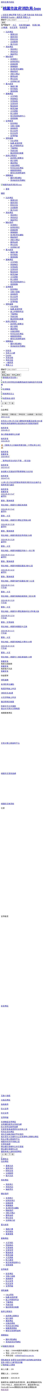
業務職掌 (14, 67)
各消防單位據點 (16, 69)
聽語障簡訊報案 (16, 153)
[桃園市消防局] (7, 1346)
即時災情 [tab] (22, 414)
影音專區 (14, 123)
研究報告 (14, 89)
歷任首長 (14, 79)
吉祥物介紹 (15, 81)
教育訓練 (14, 109)
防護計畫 (36, 25)
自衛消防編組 (24, 25)
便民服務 (9, 138)
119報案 (4, 28)
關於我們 (9, 57)
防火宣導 (14, 131)
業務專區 (9, 94)
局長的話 (14, 52)
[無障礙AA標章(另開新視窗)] (8, 1365)
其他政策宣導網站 (17, 180)
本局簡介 (14, 59)
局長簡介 (14, 49)
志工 (14, 25)
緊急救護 (14, 106)
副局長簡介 (15, 62)
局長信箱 (38, 15)
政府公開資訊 (11, 156)
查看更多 (4, 454)
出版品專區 (15, 165)
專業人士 (27, 17)
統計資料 (14, 161)
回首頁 (5, 15)
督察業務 (14, 118)
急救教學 (14, 128)
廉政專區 (14, 163)
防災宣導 (13, 28)
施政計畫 (14, 86)
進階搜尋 (4, 17)
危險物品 (14, 99)
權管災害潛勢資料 (17, 173)
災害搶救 (14, 101)
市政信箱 (30, 15)
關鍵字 (4, 20)
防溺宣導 (23, 28)
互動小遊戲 (15, 126)
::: (1, 15)
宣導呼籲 (14, 136)
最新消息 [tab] (5, 414)
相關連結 (9, 175)
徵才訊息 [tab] (39, 414)
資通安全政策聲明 (18, 1360)
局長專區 (9, 47)
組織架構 (14, 64)
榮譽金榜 (14, 76)
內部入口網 (10, 1362)
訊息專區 (9, 32)
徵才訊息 (14, 44)
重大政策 (9, 84)
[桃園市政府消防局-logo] (21, 8)
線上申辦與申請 (16, 146)
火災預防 (14, 96)
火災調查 (14, 111)
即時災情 (14, 39)
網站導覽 (12, 15)
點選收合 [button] (4, 1159)
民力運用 (14, 114)
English (12, 17)
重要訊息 (14, 34)
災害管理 (14, 104)
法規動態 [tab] (30, 414)
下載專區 (14, 148)
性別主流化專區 (16, 168)
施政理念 (14, 54)
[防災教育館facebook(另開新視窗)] (18, 878)
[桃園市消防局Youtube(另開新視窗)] (18, 912)
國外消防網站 (16, 178)
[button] (4, 1390)
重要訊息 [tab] (13, 414)
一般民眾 (19, 17)
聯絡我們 (14, 71)
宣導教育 (9, 121)
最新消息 (14, 37)
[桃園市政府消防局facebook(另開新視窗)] (18, 843)
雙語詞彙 (19, 1362)
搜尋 (3, 22)
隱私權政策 (5, 1360)
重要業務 (14, 91)
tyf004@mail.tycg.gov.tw (24, 1356)
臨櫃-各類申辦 (16, 143)
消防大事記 (15, 74)
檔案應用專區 (16, 170)
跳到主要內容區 (7, 2)
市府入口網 (21, 15)
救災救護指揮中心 (17, 116)
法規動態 (14, 42)
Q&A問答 (14, 141)
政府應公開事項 (16, 158)
